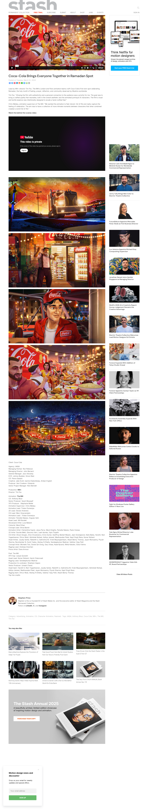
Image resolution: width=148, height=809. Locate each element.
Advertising (21, 616)
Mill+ (19, 490)
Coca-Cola (88, 616)
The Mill (20, 496)
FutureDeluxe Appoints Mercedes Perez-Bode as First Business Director (123, 223)
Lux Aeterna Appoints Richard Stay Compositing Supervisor (122, 250)
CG (36, 616)
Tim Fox (11, 619)
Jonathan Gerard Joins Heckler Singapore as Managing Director (121, 278)
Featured (57, 616)
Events (100, 12)
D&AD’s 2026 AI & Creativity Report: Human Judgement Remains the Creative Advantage (123, 307)
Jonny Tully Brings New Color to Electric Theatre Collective (121, 195)
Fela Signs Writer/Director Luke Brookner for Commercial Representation (121, 534)
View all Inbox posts (124, 574)
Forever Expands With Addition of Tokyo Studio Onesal (122, 364)
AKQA (69, 616)
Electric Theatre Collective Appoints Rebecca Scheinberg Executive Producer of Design (123, 476)
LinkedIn (29, 606)
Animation (30, 616)
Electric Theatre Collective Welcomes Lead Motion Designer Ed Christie (123, 336)
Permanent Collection (19, 12)
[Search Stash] (137, 7)
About (73, 12)
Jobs (91, 12)
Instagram (43, 606)
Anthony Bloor (77, 616)
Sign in (136, 12)
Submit (63, 12)
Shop (82, 12)
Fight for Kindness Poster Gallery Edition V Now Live (121, 505)
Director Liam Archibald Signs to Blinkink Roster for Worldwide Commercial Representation (121, 166)
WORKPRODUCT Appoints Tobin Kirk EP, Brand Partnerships (123, 563)
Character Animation (45, 616)
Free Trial (38, 12)
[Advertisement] (124, 111)
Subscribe (51, 12)
